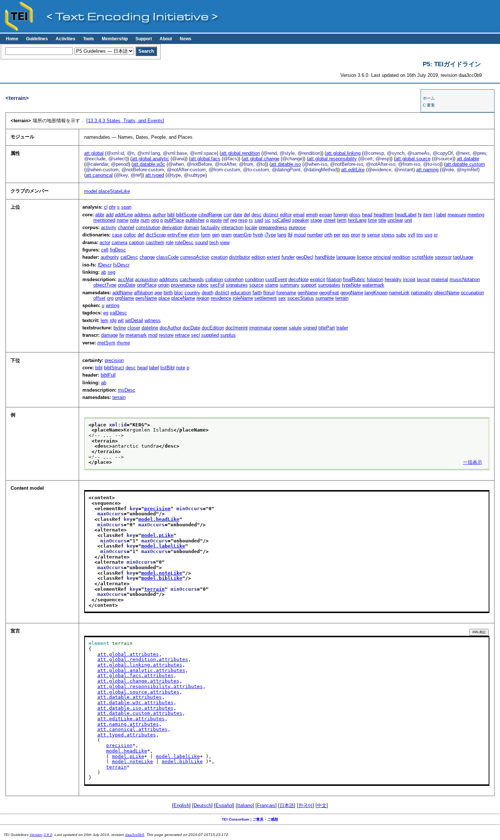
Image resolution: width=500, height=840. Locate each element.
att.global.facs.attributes (135, 675)
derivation (172, 227)
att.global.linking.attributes (139, 665)
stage (316, 220)
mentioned (104, 220)
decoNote (298, 279)
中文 (322, 805)
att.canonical (99, 175)
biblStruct (114, 367)
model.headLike (158, 519)
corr (228, 214)
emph (312, 214)
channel (126, 227)
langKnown (376, 292)
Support (143, 39)
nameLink (399, 292)
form (205, 235)
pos (346, 235)
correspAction (194, 257)
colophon (233, 279)
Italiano (245, 805)
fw (121, 335)
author (159, 214)
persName (146, 298)
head (367, 214)
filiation (334, 279)
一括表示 (472, 462)
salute (295, 328)
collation (214, 279)
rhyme (123, 343)
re (364, 235)
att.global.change (261, 158)
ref (226, 220)
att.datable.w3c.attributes (135, 702)
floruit (269, 292)
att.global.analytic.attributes (141, 670)
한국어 (305, 805)
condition (254, 279)
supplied (210, 335)
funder (288, 257)
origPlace (147, 285)
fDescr (105, 265)
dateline (150, 328)
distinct (271, 214)
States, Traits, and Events (125, 120)
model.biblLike (161, 578)
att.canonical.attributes (132, 729)
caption (136, 242)
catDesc (129, 257)
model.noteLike (161, 573)
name (122, 220)
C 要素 (429, 105)
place (164, 298)
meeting (475, 214)
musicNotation (464, 279)
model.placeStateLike (107, 191)
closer (133, 328)
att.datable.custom (465, 164)
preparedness (273, 227)
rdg (113, 320)
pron (355, 235)
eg (105, 313)
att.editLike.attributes (131, 718)
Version (36, 835)
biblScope (186, 214)
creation (219, 257)
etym (194, 235)
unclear (395, 220)
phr (112, 207)
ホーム (429, 98)
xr (436, 235)
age (158, 292)
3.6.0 (48, 835)
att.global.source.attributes (138, 692)
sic (268, 220)
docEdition (213, 328)
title (382, 220)
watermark (373, 285)
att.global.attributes (128, 654)
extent (273, 257)
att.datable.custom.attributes (139, 713)
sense (373, 235)
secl (195, 335)
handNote (325, 257)
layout (423, 279)
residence (221, 298)
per (337, 235)
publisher (195, 220)
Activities (65, 39)
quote (216, 220)
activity (108, 227)
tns (420, 235)
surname (325, 298)
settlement (265, 298)
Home (12, 39)
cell (104, 250)
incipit (409, 279)
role (169, 242)
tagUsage (463, 257)
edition (258, 257)
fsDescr (121, 265)
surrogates (329, 285)
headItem (383, 214)
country (192, 292)
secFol (217, 285)
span (126, 207)
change (147, 257)
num (145, 220)
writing (112, 305)
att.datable (468, 158)
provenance (183, 285)
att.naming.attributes (128, 724)
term (342, 220)
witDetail (134, 320)
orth (328, 235)
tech (214, 242)
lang (281, 235)
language (345, 257)
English (181, 805)
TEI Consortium (235, 819)
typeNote (351, 285)
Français (266, 805)
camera (119, 242)
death (207, 292)
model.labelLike (163, 546)
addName (122, 292)
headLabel (406, 214)
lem (104, 320)
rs (251, 220)
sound (201, 242)
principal (382, 257)
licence (364, 257)
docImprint (236, 328)
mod (152, 335)
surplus (228, 335)
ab (103, 272)
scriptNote (422, 257)
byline (119, 328)
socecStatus (300, 298)
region (203, 298)
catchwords (192, 279)
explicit (317, 279)
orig (155, 220)
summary (289, 285)
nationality (422, 292)
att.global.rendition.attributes (142, 659)
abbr (99, 214)
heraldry (393, 279)
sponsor (443, 257)
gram (226, 235)
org (110, 298)
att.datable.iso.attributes (135, 708)
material (439, 279)
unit (408, 220)
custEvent (276, 279)
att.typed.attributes (126, 735)
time (372, 220)
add (109, 214)
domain (191, 227)
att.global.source (412, 158)
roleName (243, 298)
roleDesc (184, 242)
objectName (446, 292)
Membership (115, 39)
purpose (297, 227)
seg (111, 272)
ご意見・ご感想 (265, 819)
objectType (104, 285)
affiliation (143, 292)
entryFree (177, 235)
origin (163, 285)
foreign (340, 214)
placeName (183, 298)
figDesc (118, 250)
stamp (271, 285)
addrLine (124, 214)
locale (251, 227)
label (441, 214)
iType (270, 235)
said (258, 220)
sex (282, 298)
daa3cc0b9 (134, 835)
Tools (88, 39)
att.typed (154, 175)
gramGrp (242, 235)
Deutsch (202, 805)
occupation (472, 292)
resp (242, 220)
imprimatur (260, 328)
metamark (136, 335)
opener (280, 328)
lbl (290, 235)
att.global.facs (205, 158)
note (134, 220)
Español (224, 805)
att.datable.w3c (149, 164)
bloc (178, 292)
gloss (355, 214)
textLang (357, 220)
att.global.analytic (150, 158)
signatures (237, 285)
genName (308, 292)
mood (300, 235)
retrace (182, 335)
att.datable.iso (286, 164)
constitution (148, 227)
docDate (191, 328)
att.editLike (353, 169)
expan (325, 214)
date (237, 214)
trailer (342, 328)
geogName (351, 292)
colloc (130, 235)
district (222, 292)
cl (106, 207)
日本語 (287, 805)
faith (257, 292)
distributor (239, 257)
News (185, 39)
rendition (401, 257)
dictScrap (156, 235)
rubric (203, 285)
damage (109, 335)
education (241, 292)
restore (166, 335)
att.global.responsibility (332, 158)
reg (233, 220)
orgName (124, 298)
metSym (106, 343)
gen (216, 235)
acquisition (146, 279)
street (330, 220)
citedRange (210, 214)
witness (153, 320)
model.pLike (157, 535)
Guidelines (37, 39)
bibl (171, 214)
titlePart (326, 328)
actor (105, 242)
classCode (167, 257)
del (247, 214)
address (142, 214)
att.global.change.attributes (138, 681)
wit (121, 320)
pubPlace (174, 220)
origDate (126, 285)
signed (310, 328)
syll (411, 235)
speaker (300, 220)
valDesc (118, 313)
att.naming (427, 169)
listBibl (167, 367)
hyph (258, 235)
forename (286, 292)
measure (457, 214)
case (117, 235)
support (309, 285)
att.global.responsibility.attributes (150, 686)
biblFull (108, 375)
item (427, 214)
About (166, 39)
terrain (341, 298)
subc (401, 235)
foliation (375, 279)
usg (428, 235)
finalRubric (354, 279)
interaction (232, 227)
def (141, 235)
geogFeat (329, 292)
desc (256, 214)
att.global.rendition (240, 153)
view (225, 242)
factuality (210, 227)
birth (168, 292)
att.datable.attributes (129, 697)
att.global (94, 153)
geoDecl (304, 257)
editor (286, 214)
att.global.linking (343, 153)
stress (388, 235)
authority (110, 257)
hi (420, 214)
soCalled (281, 220)
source (256, 285)
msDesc (126, 390)
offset (99, 298)
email (299, 214)
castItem (155, 242)
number (315, 235)
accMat (126, 279)
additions (168, 279)
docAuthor (170, 328)
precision (114, 360)
